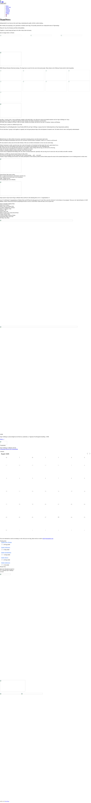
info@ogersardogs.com (48, 538)
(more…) (2, 439)
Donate (7, 8)
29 (71, 517)
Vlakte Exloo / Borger (6, 542)
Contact (7, 13)
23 (84, 504)
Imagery (7, 12)
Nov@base (7, 801)
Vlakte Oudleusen (5, 547)
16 (84, 491)
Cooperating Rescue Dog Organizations (9, 449)
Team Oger (8, 7)
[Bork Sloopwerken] (12, 691)
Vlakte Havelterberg (6, 552)
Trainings (8, 9)
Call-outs (8, 11)
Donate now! (3, 3)
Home (7, 6)
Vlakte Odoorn (4, 557)
